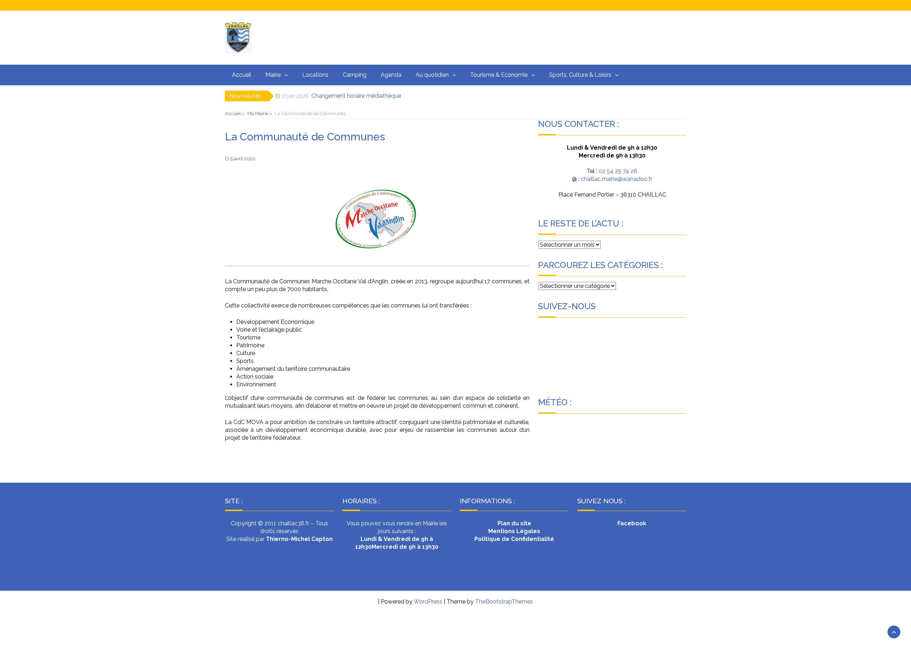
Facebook (631, 523)
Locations (315, 74)
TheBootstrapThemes (504, 601)
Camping (355, 74)
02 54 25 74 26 (618, 171)
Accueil (241, 74)
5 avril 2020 (243, 158)
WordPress (428, 601)
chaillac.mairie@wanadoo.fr (615, 179)
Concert (322, 96)
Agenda (391, 74)
